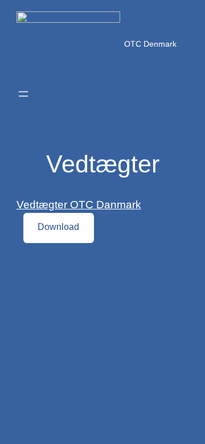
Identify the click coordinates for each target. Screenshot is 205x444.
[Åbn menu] (23, 94)
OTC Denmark (150, 43)
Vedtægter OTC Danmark (79, 204)
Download (58, 227)
